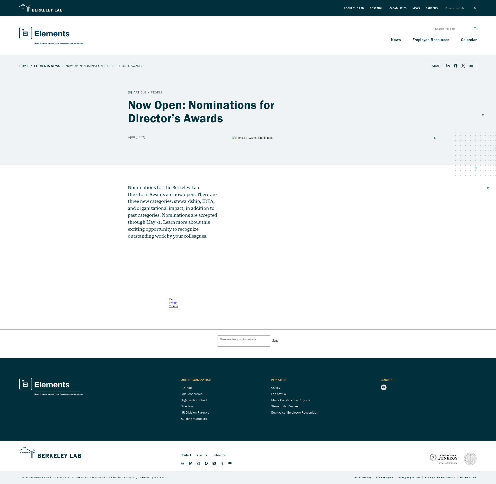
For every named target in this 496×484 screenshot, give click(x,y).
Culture (173, 306)
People (173, 302)
